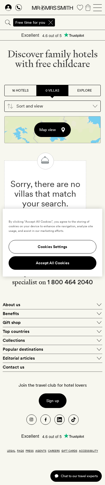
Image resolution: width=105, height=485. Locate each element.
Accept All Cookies (52, 263)
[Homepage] (52, 7)
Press (30, 450)
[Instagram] (31, 419)
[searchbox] (80, 22)
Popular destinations (23, 349)
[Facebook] (45, 419)
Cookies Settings (52, 247)
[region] (53, 242)
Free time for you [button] (30, 22)
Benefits (11, 313)
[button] (52, 106)
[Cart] (88, 7)
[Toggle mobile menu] (97, 8)
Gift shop (12, 322)
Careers (54, 450)
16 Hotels (20, 90)
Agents (40, 450)
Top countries (16, 331)
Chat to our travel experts (79, 476)
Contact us (13, 367)
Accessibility (88, 450)
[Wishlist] (80, 7)
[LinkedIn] (59, 419)
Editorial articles (19, 358)
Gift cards (69, 450)
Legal (11, 450)
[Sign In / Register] (8, 7)
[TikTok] (73, 419)
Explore (84, 90)
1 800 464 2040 (70, 282)
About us (11, 304)
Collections (14, 340)
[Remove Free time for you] (50, 22)
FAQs (20, 450)
